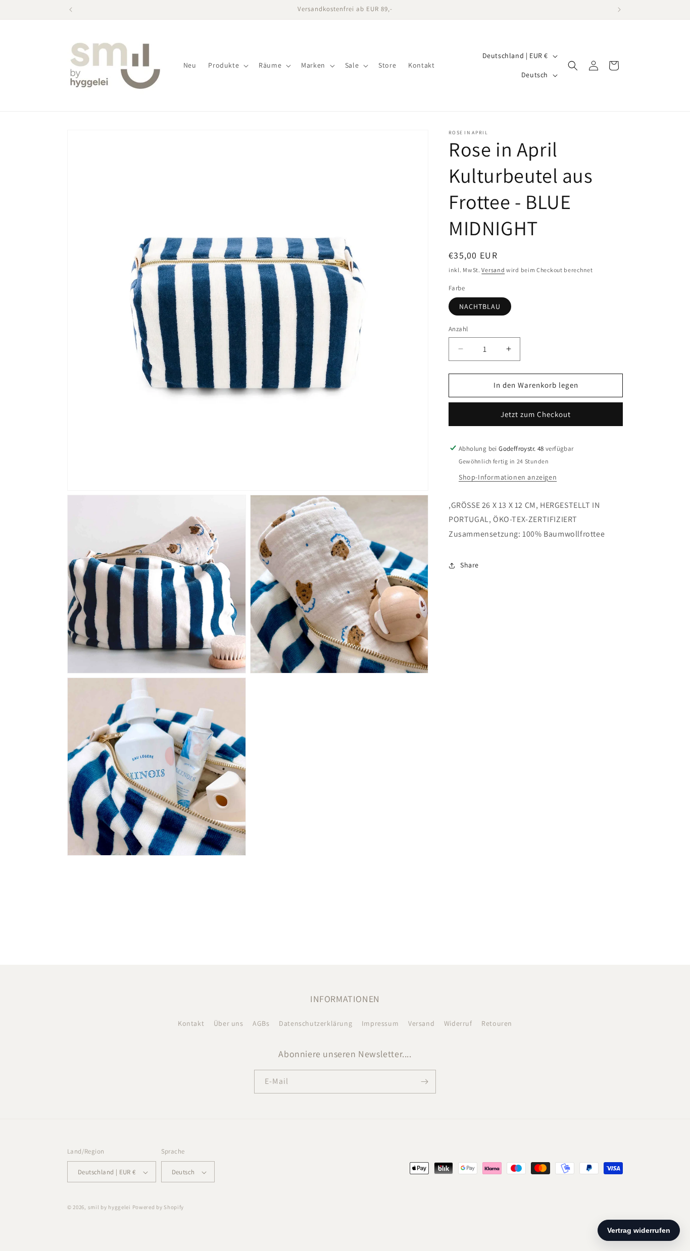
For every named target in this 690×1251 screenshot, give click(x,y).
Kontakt (191, 1023)
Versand (493, 270)
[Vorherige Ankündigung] (71, 9)
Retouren (496, 1023)
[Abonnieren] (424, 1081)
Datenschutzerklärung (315, 1023)
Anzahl (458, 329)
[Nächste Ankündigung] (619, 9)
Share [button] (469, 564)
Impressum (380, 1023)
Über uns (228, 1023)
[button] (227, 65)
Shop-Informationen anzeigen (508, 476)
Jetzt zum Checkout (536, 414)
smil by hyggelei (109, 1207)
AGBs (261, 1023)
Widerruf (458, 1023)
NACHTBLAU (480, 306)
